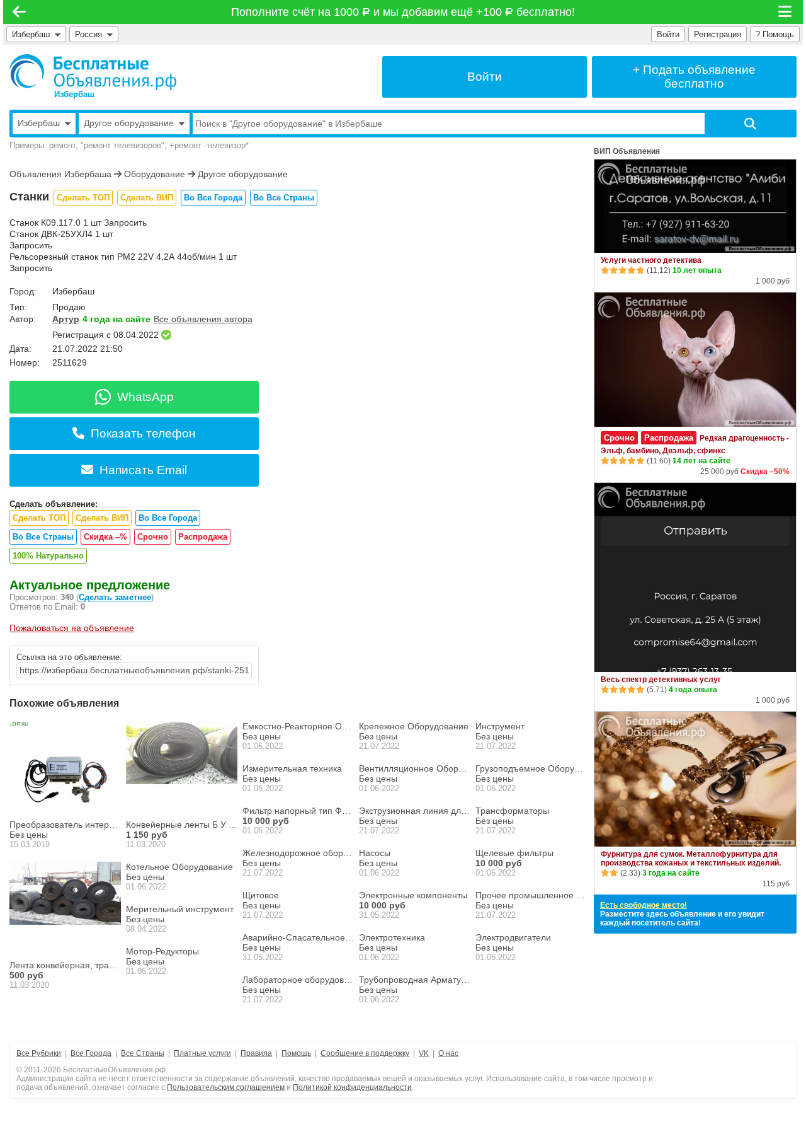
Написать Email (143, 470)
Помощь (296, 1053)
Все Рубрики (38, 1053)
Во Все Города (213, 197)
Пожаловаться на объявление (71, 628)
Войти (668, 34)
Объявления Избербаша (60, 174)
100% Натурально (48, 555)
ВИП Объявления (627, 151)
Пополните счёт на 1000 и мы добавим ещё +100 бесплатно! (403, 12)
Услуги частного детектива (651, 260)
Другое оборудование (243, 174)
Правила (256, 1053)
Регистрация (717, 34)
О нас (448, 1053)
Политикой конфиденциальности (352, 1087)
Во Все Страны (283, 197)
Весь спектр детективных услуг (661, 679)
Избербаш (31, 34)
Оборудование (154, 174)
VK (424, 1053)
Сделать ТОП (83, 197)
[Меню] (786, 12)
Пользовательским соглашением (226, 1087)
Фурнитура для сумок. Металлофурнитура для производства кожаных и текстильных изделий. (691, 858)
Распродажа (202, 537)
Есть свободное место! (643, 905)
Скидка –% (105, 537)
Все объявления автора (203, 319)
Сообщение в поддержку (365, 1053)
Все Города (91, 1053)
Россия (91, 34)
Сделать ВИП (146, 197)
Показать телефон (143, 433)
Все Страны (142, 1053)
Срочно (152, 537)
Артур (65, 319)
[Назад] (19, 12)
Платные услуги (202, 1053)
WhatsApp (145, 396)
